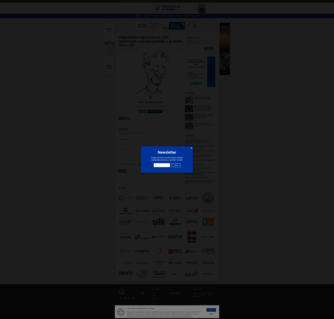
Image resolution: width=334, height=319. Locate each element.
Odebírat (176, 165)
